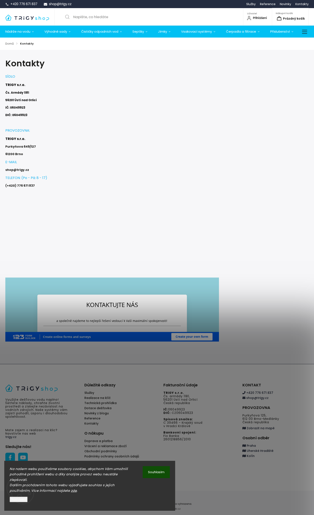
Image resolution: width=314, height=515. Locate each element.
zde (74, 490)
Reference (268, 4)
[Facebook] (10, 457)
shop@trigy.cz (257, 398)
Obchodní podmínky (100, 451)
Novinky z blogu (96, 413)
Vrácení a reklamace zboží (105, 446)
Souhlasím (156, 472)
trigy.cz (10, 437)
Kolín (250, 456)
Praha (251, 445)
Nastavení (18, 499)
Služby (251, 4)
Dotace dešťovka (98, 408)
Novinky (285, 4)
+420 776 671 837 (259, 392)
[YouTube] (23, 457)
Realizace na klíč (97, 398)
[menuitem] (22, 32)
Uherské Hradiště (259, 450)
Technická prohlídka (100, 403)
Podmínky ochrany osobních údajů (111, 456)
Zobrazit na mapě (260, 428)
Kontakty (302, 4)
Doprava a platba (98, 441)
